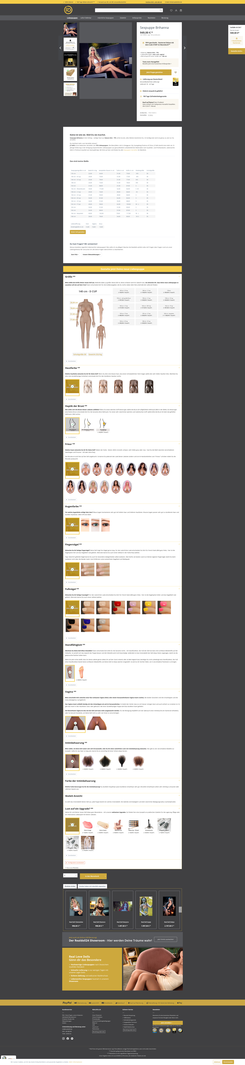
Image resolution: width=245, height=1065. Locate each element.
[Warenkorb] (181, 10)
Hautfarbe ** (72, 367)
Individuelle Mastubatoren (69, 1017)
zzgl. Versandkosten (153, 35)
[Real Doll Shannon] (99, 906)
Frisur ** (70, 444)
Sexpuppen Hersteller (130, 150)
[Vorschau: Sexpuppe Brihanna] (70, 29)
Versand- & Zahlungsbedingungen (101, 1021)
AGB (93, 1025)
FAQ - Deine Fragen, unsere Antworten (72, 1015)
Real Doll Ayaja (146, 922)
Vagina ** (70, 691)
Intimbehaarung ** (76, 742)
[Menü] (15, 1057)
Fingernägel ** (73, 544)
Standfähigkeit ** (75, 644)
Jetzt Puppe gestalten (155, 72)
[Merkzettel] (171, 10)
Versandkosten (118, 1049)
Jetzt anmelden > (166, 1023)
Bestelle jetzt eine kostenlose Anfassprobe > (157, 63)
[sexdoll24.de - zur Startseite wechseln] (75, 10)
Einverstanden (228, 1062)
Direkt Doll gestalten (78, 232)
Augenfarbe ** (73, 506)
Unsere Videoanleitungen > (92, 254)
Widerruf (94, 1023)
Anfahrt (64, 1023)
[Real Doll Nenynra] (122, 906)
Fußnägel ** (72, 589)
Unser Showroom (97, 1015)
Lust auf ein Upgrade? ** (79, 808)
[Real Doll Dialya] (169, 906)
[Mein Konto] (176, 10)
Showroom (73, 981)
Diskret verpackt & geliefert (153, 91)
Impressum (95, 1027)
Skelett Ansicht (73, 795)
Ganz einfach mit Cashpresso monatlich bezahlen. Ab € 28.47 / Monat (159, 104)
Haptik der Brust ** (76, 406)
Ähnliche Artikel (70, 886)
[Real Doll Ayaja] (146, 906)
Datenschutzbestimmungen (162, 1025)
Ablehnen (217, 1062)
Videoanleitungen (66, 1021)
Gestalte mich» (236, 51)
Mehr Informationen (75, 1062)
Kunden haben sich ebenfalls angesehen (92, 886)
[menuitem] (129, 10)
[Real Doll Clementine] (76, 906)
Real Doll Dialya (169, 922)
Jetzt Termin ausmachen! (166, 939)
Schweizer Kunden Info (68, 1019)
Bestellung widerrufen (99, 1032)
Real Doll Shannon (99, 922)
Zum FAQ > (74, 254)
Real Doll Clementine (76, 922)
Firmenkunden (96, 1019)
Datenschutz (95, 1029)
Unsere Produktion (97, 1017)
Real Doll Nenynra (123, 922)
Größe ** (70, 276)
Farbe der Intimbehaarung (80, 780)
